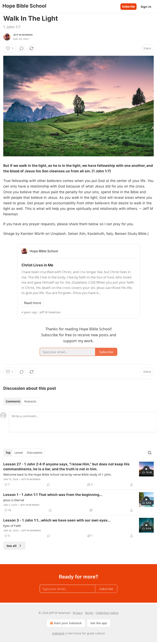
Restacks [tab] (30, 401)
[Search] (150, 453)
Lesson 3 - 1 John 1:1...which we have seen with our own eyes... (57, 520)
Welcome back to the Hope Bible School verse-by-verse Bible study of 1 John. (57, 474)
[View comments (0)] (22, 48)
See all (12, 546)
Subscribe (128, 6)
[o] (146, 469)
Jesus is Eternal (13, 500)
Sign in (146, 7)
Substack (58, 633)
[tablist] (21, 401)
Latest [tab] (19, 453)
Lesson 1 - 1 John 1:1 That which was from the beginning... (52, 495)
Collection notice (107, 613)
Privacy (77, 613)
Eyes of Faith (12, 526)
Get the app (98, 623)
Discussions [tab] (34, 453)
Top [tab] (8, 453)
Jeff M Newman (23, 34)
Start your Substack (68, 623)
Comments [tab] (13, 401)
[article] (78, 474)
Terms (89, 613)
